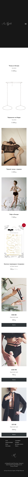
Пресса (16, 446)
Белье (6, 444)
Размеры (17, 442)
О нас (6, 440)
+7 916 (6, 463)
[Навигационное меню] (26, 23)
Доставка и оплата (19, 444)
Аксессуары (7, 446)
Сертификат (17, 440)
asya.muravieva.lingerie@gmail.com (14, 464)
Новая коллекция (9, 442)
